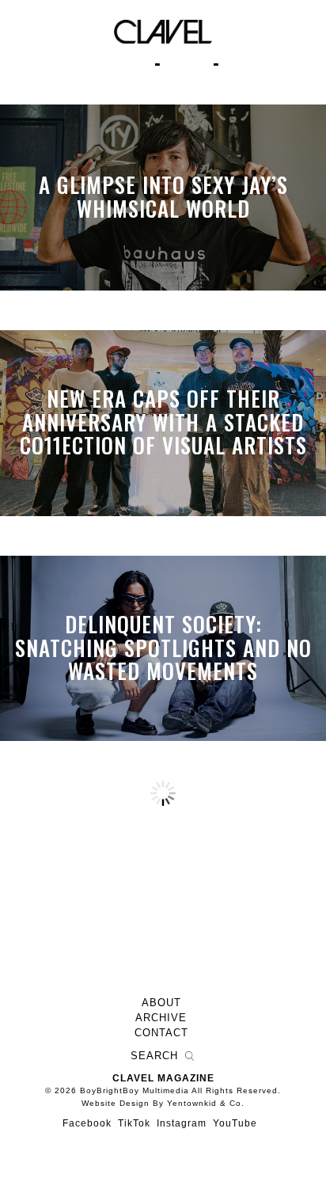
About (161, 1003)
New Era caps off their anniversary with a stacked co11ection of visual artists (163, 422)
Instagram (182, 1123)
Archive (161, 1018)
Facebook (87, 1123)
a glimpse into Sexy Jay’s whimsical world (163, 197)
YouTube (235, 1123)
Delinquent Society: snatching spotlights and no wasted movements (163, 647)
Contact (161, 1033)
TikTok (134, 1123)
